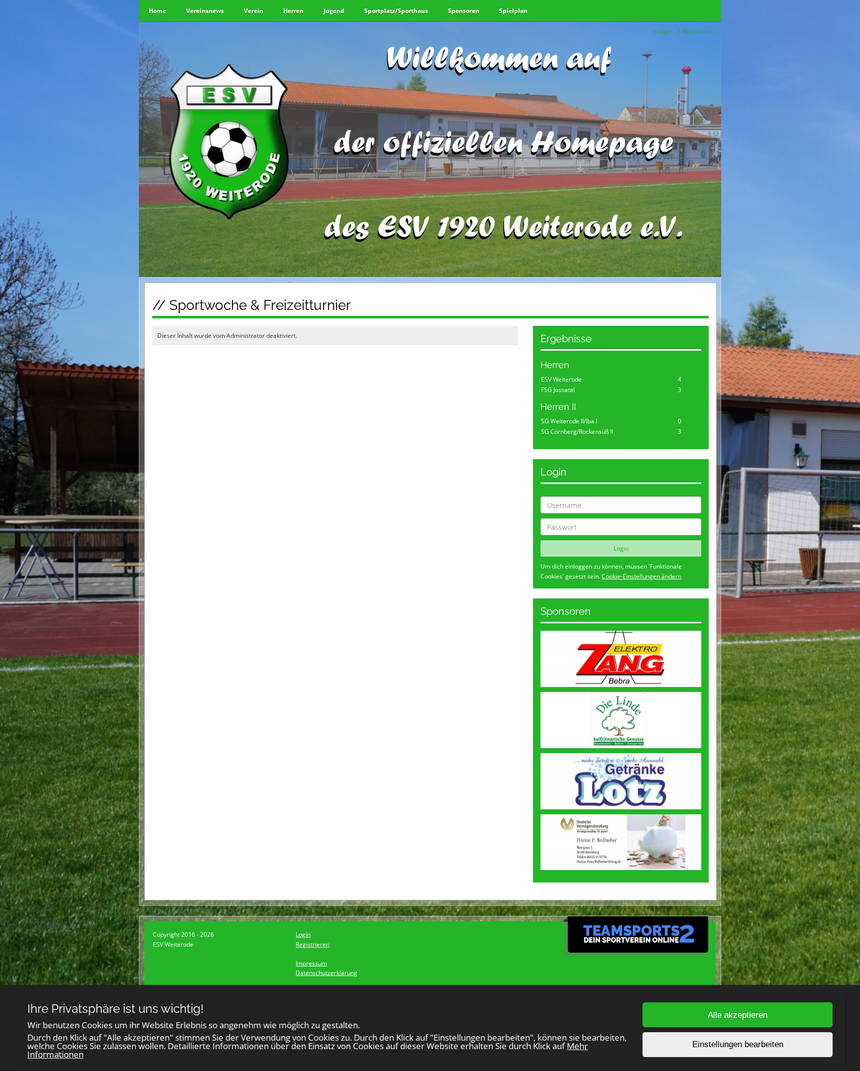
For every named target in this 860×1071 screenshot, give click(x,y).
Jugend (333, 10)
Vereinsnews (205, 10)
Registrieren (698, 31)
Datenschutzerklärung (326, 973)
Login (664, 31)
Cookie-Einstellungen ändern (641, 576)
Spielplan (513, 10)
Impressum (311, 963)
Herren (293, 10)
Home (157, 10)
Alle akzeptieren (737, 1015)
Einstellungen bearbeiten (737, 1045)
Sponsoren (463, 10)
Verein (253, 10)
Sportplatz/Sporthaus (396, 10)
